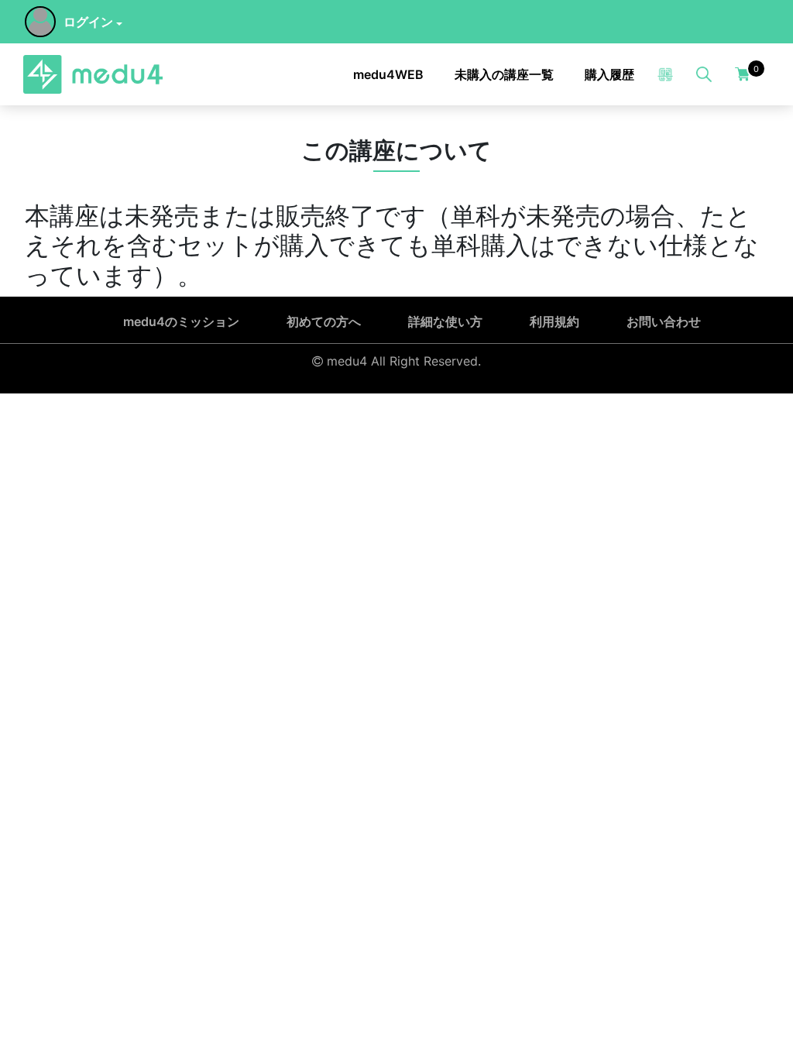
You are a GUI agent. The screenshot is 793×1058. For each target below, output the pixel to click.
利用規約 (554, 321)
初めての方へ (324, 321)
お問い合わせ (664, 321)
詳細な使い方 (445, 321)
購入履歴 (609, 74)
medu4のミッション (181, 321)
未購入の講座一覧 (504, 74)
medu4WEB (388, 74)
